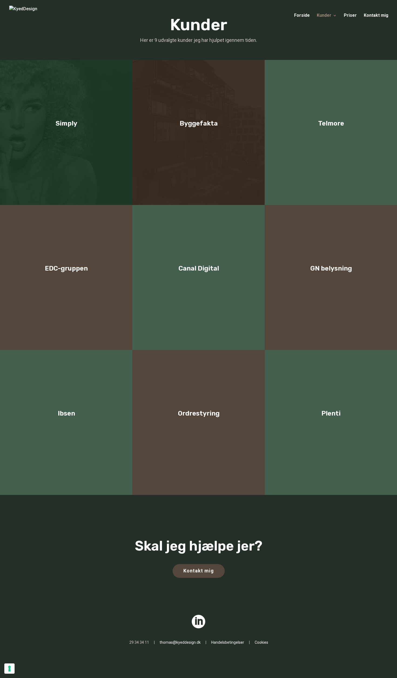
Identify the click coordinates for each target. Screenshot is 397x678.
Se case (198, 284)
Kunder (324, 16)
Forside (302, 16)
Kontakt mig (376, 16)
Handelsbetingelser (227, 642)
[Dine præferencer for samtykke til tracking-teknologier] (9, 668)
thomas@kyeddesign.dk (180, 642)
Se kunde (66, 139)
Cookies (261, 642)
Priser (350, 16)
